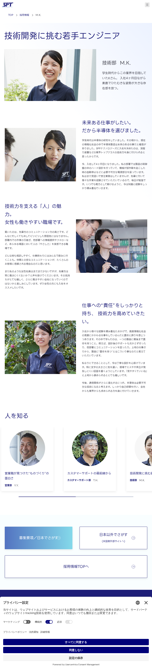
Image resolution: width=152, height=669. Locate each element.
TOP (10, 15)
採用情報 (24, 15)
